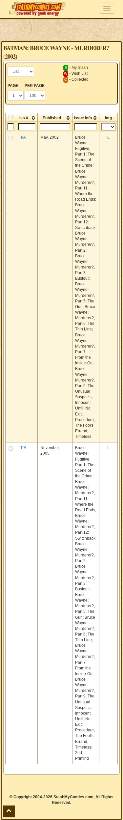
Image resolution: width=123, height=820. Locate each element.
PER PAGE (35, 85)
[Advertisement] (61, 29)
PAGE (13, 85)
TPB (22, 447)
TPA (22, 137)
